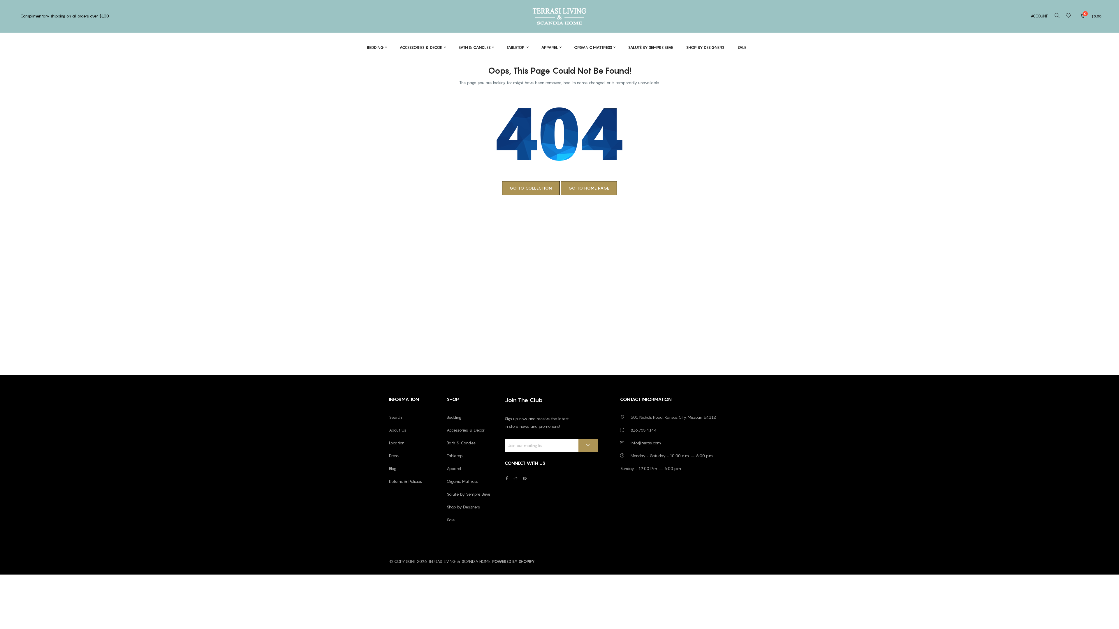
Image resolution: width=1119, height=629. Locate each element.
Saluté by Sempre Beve (468, 494)
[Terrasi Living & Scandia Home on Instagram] (515, 478)
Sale (451, 519)
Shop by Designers (463, 506)
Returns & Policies (405, 481)
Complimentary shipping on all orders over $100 (64, 15)
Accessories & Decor (466, 429)
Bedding (454, 417)
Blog (392, 468)
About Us (397, 429)
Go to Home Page (589, 187)
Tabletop (455, 455)
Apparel (454, 468)
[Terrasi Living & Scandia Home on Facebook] (507, 478)
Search (395, 417)
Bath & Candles (461, 442)
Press (394, 455)
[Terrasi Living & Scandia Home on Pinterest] (525, 478)
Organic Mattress (462, 481)
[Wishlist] (1070, 16)
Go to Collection (531, 187)
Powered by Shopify (513, 561)
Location (396, 442)
